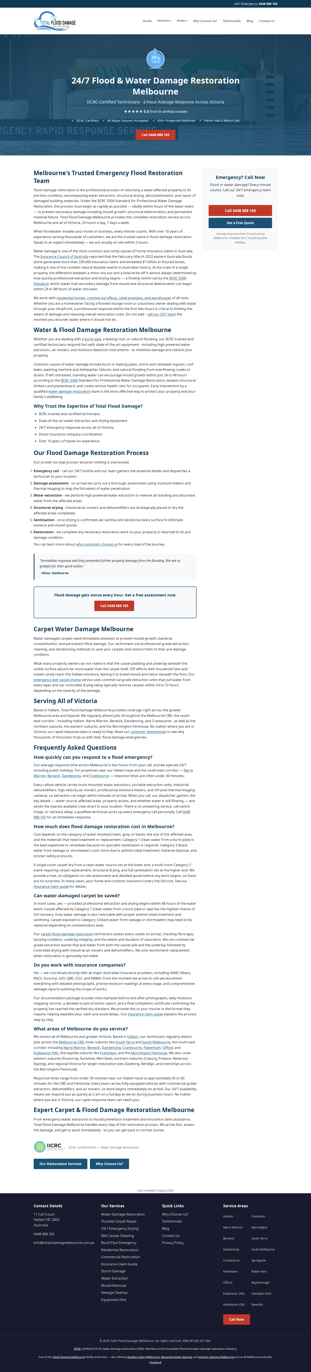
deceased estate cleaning (176, 1357)
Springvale (259, 1260)
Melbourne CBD (71, 1042)
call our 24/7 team (161, 314)
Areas (182, 20)
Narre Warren (74, 1047)
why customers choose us (97, 544)
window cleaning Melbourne (216, 1357)
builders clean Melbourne (144, 1357)
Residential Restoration (119, 1250)
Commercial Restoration (120, 1257)
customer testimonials (148, 731)
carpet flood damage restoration (67, 934)
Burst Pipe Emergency (118, 1242)
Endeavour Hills (46, 1053)
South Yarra (125, 1042)
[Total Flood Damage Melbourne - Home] (55, 21)
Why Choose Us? (205, 21)
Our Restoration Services (60, 1163)
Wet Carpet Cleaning (117, 1235)
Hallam (132, 1036)
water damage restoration (69, 391)
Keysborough (260, 1282)
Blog (250, 21)
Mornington (259, 1227)
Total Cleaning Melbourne (69, 1357)
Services (164, 20)
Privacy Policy (173, 1242)
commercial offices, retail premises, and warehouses (129, 298)
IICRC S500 (69, 380)
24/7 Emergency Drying (120, 1228)
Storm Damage (113, 1271)
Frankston (108, 1053)
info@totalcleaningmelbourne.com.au (64, 1242)
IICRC (77, 1349)
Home (147, 21)
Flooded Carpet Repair (119, 1221)
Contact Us (267, 21)
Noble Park (259, 1271)
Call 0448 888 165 (155, 135)
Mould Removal (113, 1285)
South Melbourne (156, 1042)
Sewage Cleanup (114, 1292)
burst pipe (93, 339)
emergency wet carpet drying (57, 679)
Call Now (236, 1319)
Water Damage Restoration (123, 1214)
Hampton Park (261, 1293)
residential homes (70, 298)
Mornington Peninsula (149, 1053)
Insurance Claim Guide (119, 1264)
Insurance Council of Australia (64, 256)
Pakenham (152, 1047)
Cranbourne (99, 775)
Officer (167, 1047)
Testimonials (232, 21)
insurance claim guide (51, 886)
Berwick (53, 775)
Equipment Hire (113, 1299)
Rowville (257, 1304)
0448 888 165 (268, 4)
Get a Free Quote (240, 223)
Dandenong (71, 775)
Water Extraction (114, 1278)
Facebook (155, 1362)
